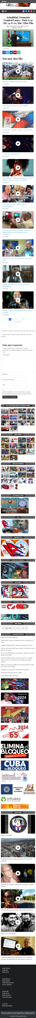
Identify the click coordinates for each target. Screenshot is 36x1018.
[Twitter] (23, 11)
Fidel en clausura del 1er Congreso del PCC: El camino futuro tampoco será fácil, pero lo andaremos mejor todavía (17, 660)
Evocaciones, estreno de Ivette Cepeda (15, 105)
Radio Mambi (6, 980)
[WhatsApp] (18, 52)
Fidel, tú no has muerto (8, 933)
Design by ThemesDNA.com (18, 1016)
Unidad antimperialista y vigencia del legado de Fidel (16, 645)
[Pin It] (15, 52)
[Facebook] (26, 11)
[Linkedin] (11, 52)
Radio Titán (5, 972)
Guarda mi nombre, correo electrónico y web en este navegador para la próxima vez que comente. (17, 393)
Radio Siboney (6, 978)
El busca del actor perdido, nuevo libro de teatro (17, 910)
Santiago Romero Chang (14, 26)
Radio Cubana (6, 968)
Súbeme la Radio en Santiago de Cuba (14, 81)
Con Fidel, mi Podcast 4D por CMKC (11, 672)
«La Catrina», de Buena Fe (10, 154)
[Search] (34, 11)
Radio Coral (5, 993)
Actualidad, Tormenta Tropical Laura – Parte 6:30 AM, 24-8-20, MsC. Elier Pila (18, 20)
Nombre (5, 374)
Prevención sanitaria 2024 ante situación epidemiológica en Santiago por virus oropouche (16, 232)
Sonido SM (5, 991)
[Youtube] (31, 11)
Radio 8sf (5, 970)
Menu (5, 1)
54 (22, 319)
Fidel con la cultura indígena (9, 637)
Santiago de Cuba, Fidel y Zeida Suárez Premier (15, 669)
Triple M (4, 1003)
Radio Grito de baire (8, 982)
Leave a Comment (18, 27)
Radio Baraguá (6, 995)
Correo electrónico (8, 379)
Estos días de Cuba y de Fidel (9, 675)
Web (3, 385)
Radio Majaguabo (7, 1005)
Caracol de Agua (7, 997)
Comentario (6, 354)
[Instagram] (29, 11)
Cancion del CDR (6, 835)
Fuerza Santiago (7, 984)
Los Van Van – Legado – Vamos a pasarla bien (17, 130)
